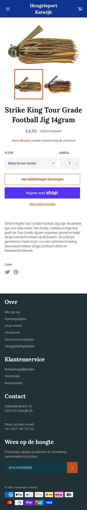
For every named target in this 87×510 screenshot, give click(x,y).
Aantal (64, 152)
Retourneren (14, 383)
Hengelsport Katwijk (43, 9)
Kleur (9, 152)
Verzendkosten (21, 140)
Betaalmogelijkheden (20, 369)
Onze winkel (13, 326)
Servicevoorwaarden (19, 339)
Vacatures (12, 332)
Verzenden (12, 376)
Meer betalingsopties (42, 204)
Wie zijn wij (12, 312)
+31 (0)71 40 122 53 (19, 429)
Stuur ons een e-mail (19, 424)
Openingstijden (15, 319)
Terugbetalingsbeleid (19, 346)
